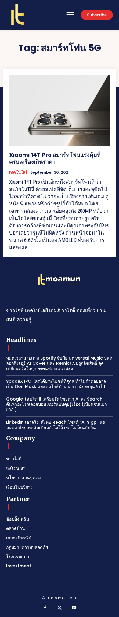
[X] (59, 608)
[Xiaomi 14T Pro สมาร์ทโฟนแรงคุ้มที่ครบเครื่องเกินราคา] (59, 110)
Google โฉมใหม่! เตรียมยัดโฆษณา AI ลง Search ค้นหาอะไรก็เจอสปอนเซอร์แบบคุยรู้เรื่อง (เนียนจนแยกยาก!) (56, 404)
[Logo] (17, 14)
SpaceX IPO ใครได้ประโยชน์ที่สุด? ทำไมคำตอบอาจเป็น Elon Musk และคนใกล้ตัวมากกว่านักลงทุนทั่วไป (56, 384)
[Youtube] (74, 608)
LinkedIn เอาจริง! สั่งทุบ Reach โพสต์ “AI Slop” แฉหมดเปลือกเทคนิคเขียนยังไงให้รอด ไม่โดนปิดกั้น (56, 424)
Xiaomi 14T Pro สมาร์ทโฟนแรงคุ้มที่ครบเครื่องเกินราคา (55, 158)
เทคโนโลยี (18, 172)
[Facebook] (45, 608)
